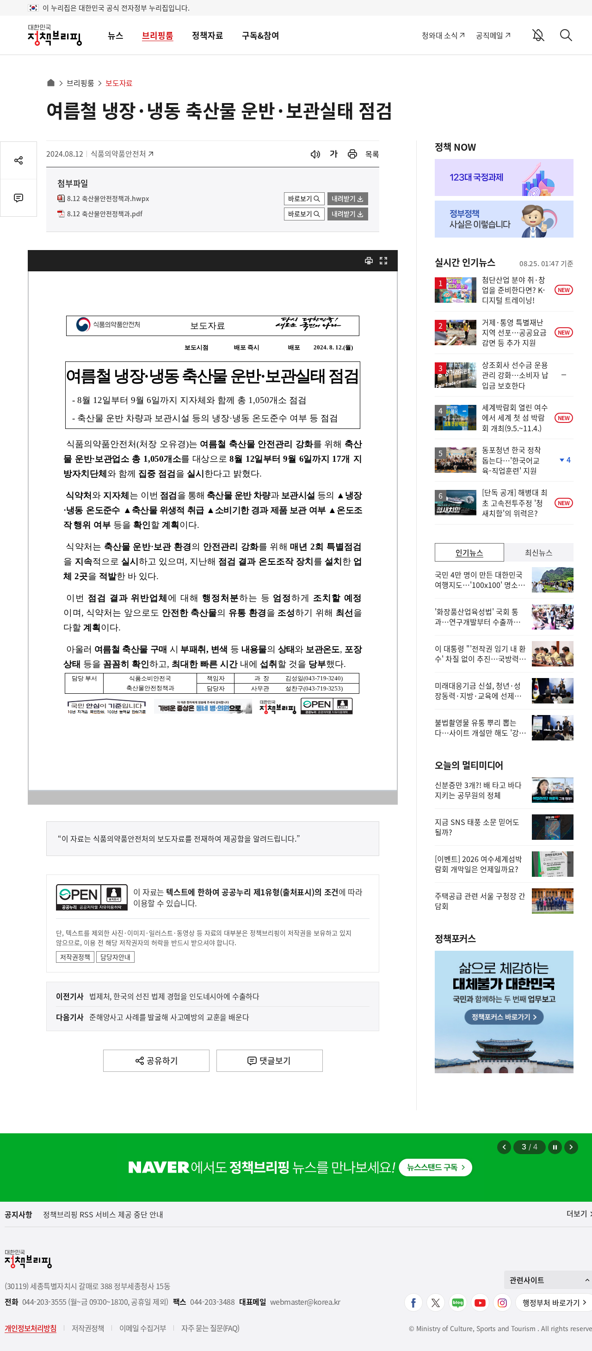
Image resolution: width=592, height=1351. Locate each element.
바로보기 (300, 198)
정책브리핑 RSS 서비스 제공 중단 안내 (103, 1214)
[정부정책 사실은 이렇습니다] (504, 219)
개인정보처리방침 (30, 1328)
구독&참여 (260, 35)
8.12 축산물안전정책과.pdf (104, 214)
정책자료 (207, 35)
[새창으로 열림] (352, 154)
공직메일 (489, 35)
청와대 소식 (439, 35)
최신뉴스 (539, 552)
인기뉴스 (469, 552)
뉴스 (115, 35)
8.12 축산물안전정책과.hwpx (108, 199)
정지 (555, 1147)
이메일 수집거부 (142, 1328)
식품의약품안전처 (118, 153)
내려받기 (344, 198)
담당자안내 (115, 956)
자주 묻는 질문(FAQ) (210, 1328)
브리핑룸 (157, 35)
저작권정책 (75, 956)
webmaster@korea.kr (305, 1301)
